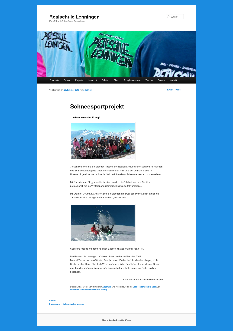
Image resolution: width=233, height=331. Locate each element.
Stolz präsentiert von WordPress (116, 320)
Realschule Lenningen (74, 16)
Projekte (79, 80)
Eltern (116, 80)
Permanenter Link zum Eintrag (93, 289)
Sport (154, 286)
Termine (149, 80)
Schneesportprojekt (142, 286)
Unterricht (92, 80)
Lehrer (52, 300)
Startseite (54, 80)
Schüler (105, 80)
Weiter (179, 89)
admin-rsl (87, 89)
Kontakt (173, 80)
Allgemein (106, 286)
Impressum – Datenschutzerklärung (66, 303)
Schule (67, 80)
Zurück (168, 89)
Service (161, 80)
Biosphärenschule (132, 80)
